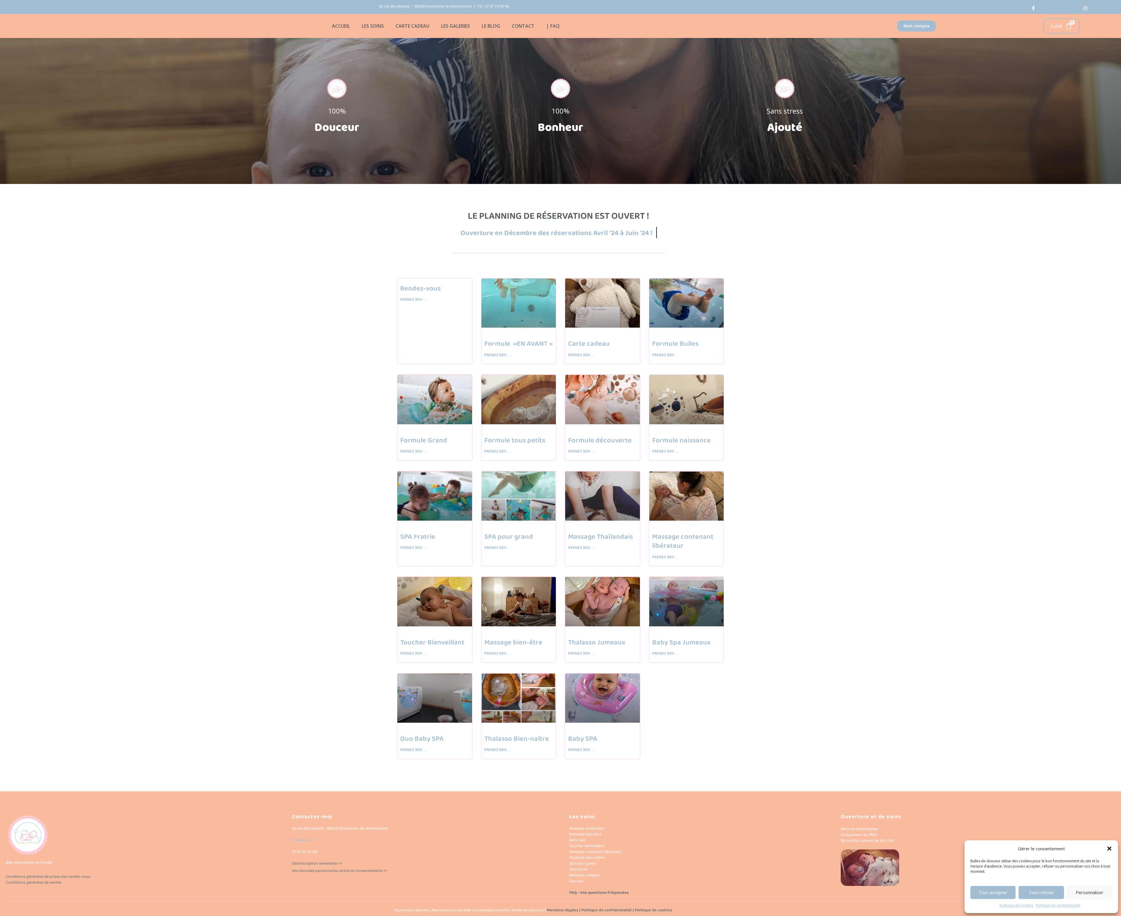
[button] (1109, 848)
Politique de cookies (1016, 905)
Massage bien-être (513, 642)
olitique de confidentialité (608, 910)
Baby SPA (582, 739)
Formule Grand (423, 440)
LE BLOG (491, 26)
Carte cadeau (589, 344)
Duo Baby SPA (422, 739)
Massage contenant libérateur (682, 541)
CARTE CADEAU (412, 26)
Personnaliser (1089, 892)
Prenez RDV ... (413, 299)
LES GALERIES (455, 26)
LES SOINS (373, 26)
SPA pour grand (508, 537)
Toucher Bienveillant (432, 642)
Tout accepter (993, 892)
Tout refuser (1041, 892)
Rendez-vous (420, 288)
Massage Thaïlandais (600, 537)
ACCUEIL (341, 26)
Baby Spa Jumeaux (681, 642)
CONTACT (523, 26)
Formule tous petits (514, 440)
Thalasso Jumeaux (596, 642)
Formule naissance (681, 440)
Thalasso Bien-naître (516, 739)
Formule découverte (600, 440)
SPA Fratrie (417, 537)
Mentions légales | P (565, 910)
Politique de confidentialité (1058, 905)
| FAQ (553, 26)
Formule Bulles (675, 344)
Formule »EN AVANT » (518, 344)
